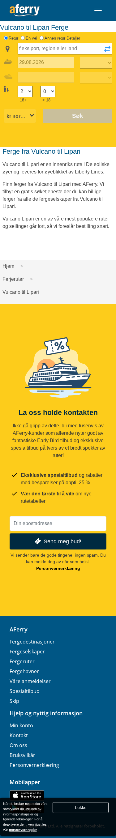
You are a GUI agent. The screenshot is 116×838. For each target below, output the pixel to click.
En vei (31, 38)
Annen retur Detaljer (62, 38)
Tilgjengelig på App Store (27, 795)
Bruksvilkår (22, 755)
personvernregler (23, 830)
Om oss (18, 745)
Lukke (81, 807)
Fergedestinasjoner (32, 641)
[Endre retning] (107, 51)
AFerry (19, 629)
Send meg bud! (62, 541)
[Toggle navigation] (98, 10)
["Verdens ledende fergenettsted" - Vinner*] (25, 10)
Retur (13, 38)
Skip (14, 701)
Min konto (21, 725)
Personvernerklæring (58, 568)
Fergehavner (24, 671)
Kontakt (19, 735)
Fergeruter (22, 661)
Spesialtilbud (25, 691)
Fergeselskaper (27, 651)
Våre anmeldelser (30, 681)
